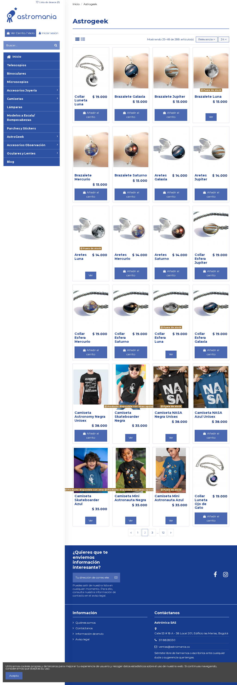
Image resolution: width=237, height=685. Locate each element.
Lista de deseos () (49, 2)
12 (163, 532)
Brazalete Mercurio (83, 177)
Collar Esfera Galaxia (201, 338)
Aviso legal (82, 639)
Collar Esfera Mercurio (82, 338)
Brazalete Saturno (131, 175)
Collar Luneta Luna (81, 100)
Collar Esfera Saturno (122, 338)
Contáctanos (84, 628)
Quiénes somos (85, 622)
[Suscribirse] (116, 577)
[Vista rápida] (96, 92)
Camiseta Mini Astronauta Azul (169, 498)
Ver (211, 117)
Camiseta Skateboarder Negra (127, 417)
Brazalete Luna (208, 96)
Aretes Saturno (162, 257)
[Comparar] (91, 92)
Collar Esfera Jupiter (201, 259)
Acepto (14, 675)
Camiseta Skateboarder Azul (87, 500)
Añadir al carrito (92, 115)
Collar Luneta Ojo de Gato (201, 502)
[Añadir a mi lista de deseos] (85, 92)
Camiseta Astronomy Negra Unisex (90, 417)
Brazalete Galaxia (130, 96)
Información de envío (89, 633)
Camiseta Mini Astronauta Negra (130, 498)
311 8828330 (167, 640)
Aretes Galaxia (161, 177)
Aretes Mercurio (122, 257)
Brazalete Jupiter (170, 96)
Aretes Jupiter (201, 177)
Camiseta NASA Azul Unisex (208, 415)
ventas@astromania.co (174, 646)
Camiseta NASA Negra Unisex (168, 415)
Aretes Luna (81, 257)
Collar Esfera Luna (160, 338)
